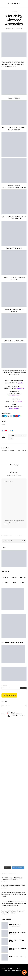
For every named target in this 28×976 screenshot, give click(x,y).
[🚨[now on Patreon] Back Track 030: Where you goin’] (14, 799)
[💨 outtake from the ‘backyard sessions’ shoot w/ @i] (14, 785)
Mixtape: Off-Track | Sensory (17, 957)
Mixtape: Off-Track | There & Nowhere (17, 949)
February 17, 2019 (9, 28)
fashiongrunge (12, 450)
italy (20, 450)
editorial (5, 450)
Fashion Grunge (18, 28)
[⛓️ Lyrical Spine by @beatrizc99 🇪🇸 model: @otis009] (14, 844)
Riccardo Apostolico (8, 452)
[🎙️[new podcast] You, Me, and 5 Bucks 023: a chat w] (14, 740)
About (3, 968)
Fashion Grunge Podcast (9, 873)
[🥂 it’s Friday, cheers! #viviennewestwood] (14, 726)
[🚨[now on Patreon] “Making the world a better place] (14, 829)
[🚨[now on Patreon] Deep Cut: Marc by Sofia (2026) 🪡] (14, 814)
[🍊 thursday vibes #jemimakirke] (14, 755)
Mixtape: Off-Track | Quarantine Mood (15, 925)
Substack (7, 970)
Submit (18, 968)
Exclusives (14, 11)
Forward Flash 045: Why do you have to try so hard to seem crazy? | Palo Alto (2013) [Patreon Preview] (13, 894)
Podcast (10, 968)
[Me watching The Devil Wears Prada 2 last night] (14, 770)
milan (24, 450)
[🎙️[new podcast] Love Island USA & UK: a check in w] (14, 858)
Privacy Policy (16, 970)
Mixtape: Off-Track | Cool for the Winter (17, 933)
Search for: (4, 685)
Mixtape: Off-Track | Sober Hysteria (17, 941)
